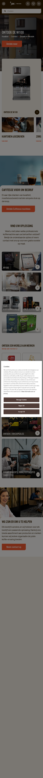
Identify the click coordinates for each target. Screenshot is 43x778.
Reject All (21, 406)
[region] (21, 389)
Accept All (21, 412)
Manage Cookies (21, 400)
